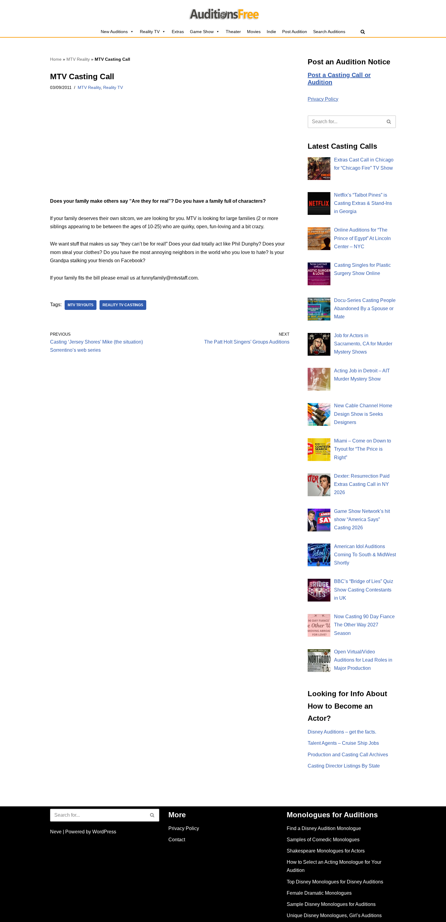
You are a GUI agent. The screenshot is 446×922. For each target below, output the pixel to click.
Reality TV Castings (123, 305)
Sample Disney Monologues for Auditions (331, 904)
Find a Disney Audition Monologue (324, 828)
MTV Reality (78, 59)
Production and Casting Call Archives (348, 754)
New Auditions (114, 31)
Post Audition (294, 31)
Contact (176, 839)
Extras (178, 31)
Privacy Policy (323, 99)
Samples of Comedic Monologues (323, 839)
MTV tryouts (80, 305)
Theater (233, 31)
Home (56, 59)
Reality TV (150, 31)
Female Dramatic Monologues (319, 893)
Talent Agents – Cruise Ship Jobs (343, 743)
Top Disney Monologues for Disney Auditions (335, 881)
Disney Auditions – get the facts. (342, 731)
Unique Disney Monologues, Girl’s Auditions (334, 915)
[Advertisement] (169, 152)
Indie (271, 31)
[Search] (362, 31)
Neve (56, 831)
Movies (254, 31)
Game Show (202, 31)
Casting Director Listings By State (344, 765)
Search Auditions (329, 31)
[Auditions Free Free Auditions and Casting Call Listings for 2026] (223, 13)
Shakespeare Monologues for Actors (326, 850)
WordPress (104, 831)
